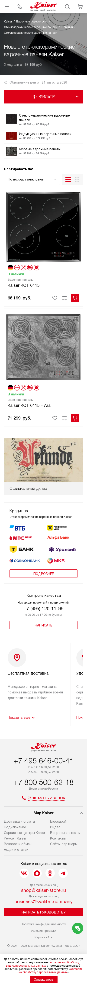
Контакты (58, 838)
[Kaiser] (43, 6)
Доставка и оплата (19, 821)
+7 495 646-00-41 (43, 761)
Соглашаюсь (44, 979)
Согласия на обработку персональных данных (51, 970)
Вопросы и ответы (65, 833)
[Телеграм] (63, 873)
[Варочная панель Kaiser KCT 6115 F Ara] (43, 346)
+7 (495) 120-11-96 (43, 608)
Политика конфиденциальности (43, 924)
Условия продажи (43, 930)
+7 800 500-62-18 (43, 782)
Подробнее (43, 574)
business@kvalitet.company (43, 901)
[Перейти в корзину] (80, 6)
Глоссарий (58, 821)
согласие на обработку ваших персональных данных (42, 964)
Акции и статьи (16, 849)
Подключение (15, 827)
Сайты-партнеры (63, 844)
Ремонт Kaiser (15, 838)
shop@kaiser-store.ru (43, 890)
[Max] (37, 873)
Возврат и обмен (18, 844)
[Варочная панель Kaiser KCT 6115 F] (43, 226)
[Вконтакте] (24, 873)
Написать (43, 625)
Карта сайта (43, 937)
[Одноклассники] (50, 873)
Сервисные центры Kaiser (24, 833)
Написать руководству (44, 912)
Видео (55, 827)
